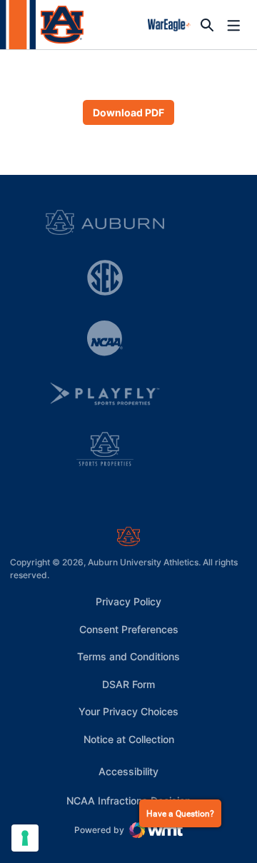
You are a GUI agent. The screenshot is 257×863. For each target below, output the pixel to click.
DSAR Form (128, 684)
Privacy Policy (128, 601)
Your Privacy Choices (128, 711)
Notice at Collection (129, 739)
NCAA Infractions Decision (128, 800)
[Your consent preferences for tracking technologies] (25, 838)
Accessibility (128, 770)
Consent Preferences (128, 629)
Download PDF (128, 112)
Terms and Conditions (128, 656)
